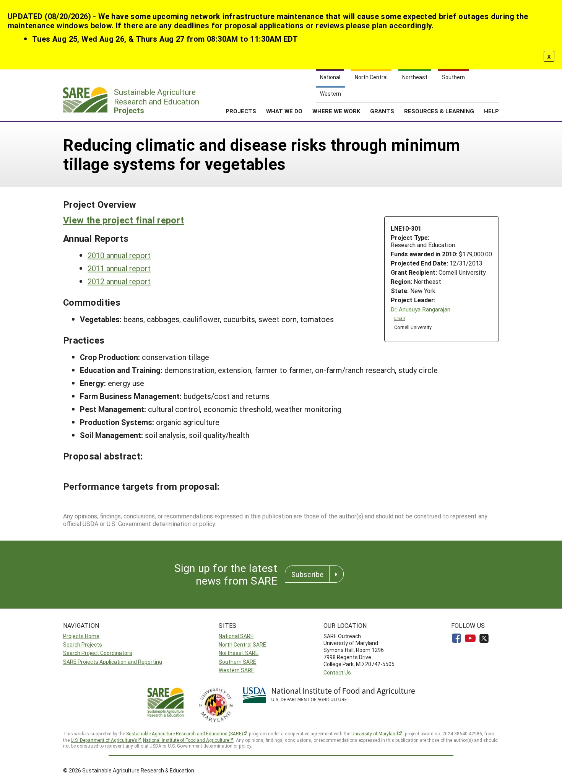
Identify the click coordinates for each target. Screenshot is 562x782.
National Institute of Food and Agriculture (186, 740)
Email (399, 318)
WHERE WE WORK (336, 111)
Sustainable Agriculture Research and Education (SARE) (184, 733)
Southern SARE (237, 661)
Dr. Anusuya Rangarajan (420, 309)
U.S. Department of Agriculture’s (104, 740)
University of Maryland (374, 733)
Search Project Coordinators (97, 653)
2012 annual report (119, 281)
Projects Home (81, 636)
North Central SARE (242, 644)
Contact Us (337, 672)
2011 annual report (119, 268)
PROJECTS (241, 111)
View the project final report (123, 220)
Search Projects (82, 644)
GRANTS (382, 111)
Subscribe (307, 574)
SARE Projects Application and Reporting (112, 661)
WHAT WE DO (284, 111)
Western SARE (236, 670)
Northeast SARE (238, 653)
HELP (491, 111)
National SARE (236, 636)
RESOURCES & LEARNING (439, 111)
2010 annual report (119, 255)
